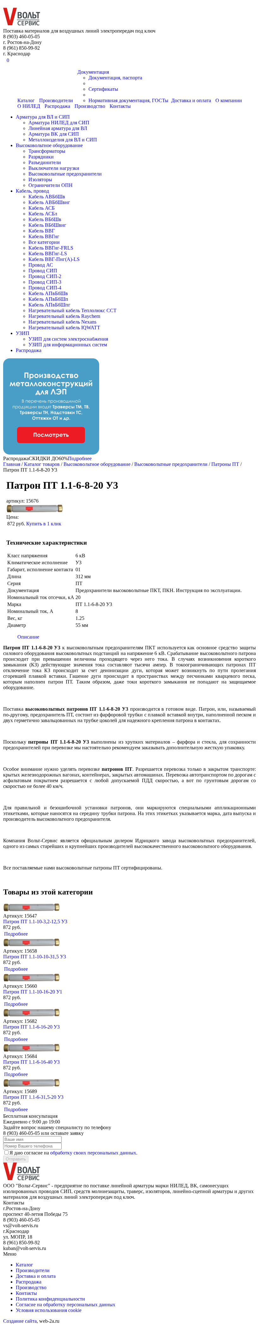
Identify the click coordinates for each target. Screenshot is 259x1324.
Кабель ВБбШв (44, 219)
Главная (11, 464)
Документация (93, 72)
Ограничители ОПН (50, 185)
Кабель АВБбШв (46, 196)
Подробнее (80, 458)
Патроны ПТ (225, 464)
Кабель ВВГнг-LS (47, 253)
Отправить (16, 1159)
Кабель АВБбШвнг (49, 202)
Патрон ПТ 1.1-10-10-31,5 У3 (34, 956)
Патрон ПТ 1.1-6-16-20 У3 (31, 1027)
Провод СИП (42, 270)
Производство (90, 106)
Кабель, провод (32, 191)
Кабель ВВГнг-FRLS (50, 248)
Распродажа (57, 106)
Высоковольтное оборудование (49, 145)
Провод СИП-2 (44, 276)
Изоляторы (40, 179)
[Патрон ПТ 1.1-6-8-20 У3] (34, 511)
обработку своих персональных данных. (93, 1152)
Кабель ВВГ (41, 230)
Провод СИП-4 (44, 287)
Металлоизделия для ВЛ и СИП (62, 139)
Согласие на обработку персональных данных (65, 1304)
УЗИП (22, 333)
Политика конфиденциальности (50, 1299)
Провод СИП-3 (44, 282)
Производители (33, 1270)
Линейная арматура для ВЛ (57, 128)
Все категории (44, 242)
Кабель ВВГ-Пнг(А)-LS (54, 259)
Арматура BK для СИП (53, 134)
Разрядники (41, 156)
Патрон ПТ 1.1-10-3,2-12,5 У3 (35, 921)
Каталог (24, 1264)
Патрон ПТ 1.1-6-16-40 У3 (31, 1062)
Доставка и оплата (191, 100)
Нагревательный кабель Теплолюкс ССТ (72, 310)
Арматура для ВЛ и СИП (43, 117)
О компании (228, 100)
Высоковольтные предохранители (65, 173)
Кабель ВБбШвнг (47, 225)
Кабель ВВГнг (43, 236)
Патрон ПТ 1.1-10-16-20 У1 (32, 991)
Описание (28, 637)
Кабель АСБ (41, 208)
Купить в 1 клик (43, 523)
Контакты (120, 106)
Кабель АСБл (42, 213)
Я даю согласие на (73, 1152)
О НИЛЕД (28, 106)
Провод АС (40, 265)
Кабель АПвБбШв (48, 293)
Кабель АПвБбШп (48, 299)
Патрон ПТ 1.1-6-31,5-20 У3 (33, 1097)
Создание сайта (20, 1321)
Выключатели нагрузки (53, 168)
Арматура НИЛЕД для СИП (58, 122)
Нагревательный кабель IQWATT (64, 327)
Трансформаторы (46, 151)
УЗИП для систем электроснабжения (68, 339)
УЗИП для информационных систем (67, 344)
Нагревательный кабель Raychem (64, 316)
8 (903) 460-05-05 (20, 3)
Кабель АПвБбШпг (49, 304)
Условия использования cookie (48, 1310)
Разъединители (44, 162)
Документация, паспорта (115, 77)
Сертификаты (103, 89)
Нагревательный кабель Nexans (62, 322)
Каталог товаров (42, 464)
